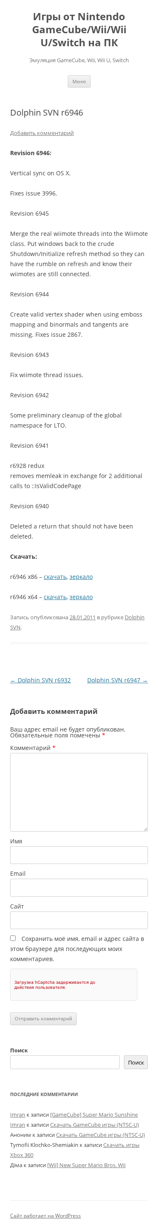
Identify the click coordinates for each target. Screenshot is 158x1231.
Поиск (19, 1050)
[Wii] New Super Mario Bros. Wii (86, 1165)
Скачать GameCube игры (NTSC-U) (94, 1124)
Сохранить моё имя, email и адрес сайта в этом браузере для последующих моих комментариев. (77, 949)
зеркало (81, 577)
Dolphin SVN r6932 (40, 680)
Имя (16, 841)
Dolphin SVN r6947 (117, 680)
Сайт (17, 906)
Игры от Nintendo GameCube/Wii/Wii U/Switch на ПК (79, 29)
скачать (55, 577)
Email (18, 873)
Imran (17, 1114)
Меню (79, 81)
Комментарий (33, 748)
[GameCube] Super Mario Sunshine (94, 1114)
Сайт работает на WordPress (45, 1215)
